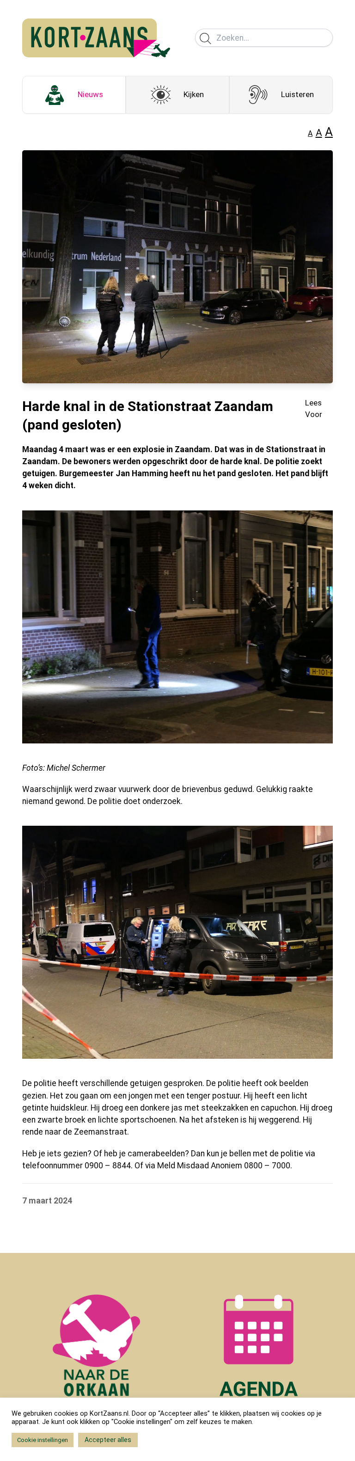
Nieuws (90, 94)
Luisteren (297, 94)
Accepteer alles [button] (108, 1439)
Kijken (194, 94)
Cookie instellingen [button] (42, 1439)
